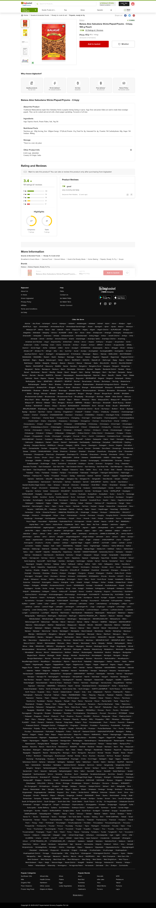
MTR (117, 876)
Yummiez (81, 883)
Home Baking (93, 259)
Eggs (61, 883)
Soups (121, 259)
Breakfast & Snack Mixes (31, 259)
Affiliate (23, 305)
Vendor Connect (66, 305)
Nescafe (100, 876)
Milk (22, 879)
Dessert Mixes (60, 259)
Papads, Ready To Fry (109, 259)
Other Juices (45, 886)
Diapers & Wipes (46, 889)
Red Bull (81, 879)
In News (24, 295)
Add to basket (94, 44)
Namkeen (43, 883)
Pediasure (120, 879)
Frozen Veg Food (27, 889)
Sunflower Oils (26, 876)
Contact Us (64, 295)
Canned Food (47, 259)
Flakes (61, 879)
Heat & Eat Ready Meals (77, 259)
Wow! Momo (101, 886)
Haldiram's (82, 889)
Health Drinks (45, 879)
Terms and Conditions (29, 309)
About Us (24, 291)
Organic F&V (25, 883)
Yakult (118, 883)
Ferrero (100, 889)
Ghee (61, 876)
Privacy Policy (26, 302)
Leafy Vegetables (65, 886)
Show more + (78, 895)
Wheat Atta (44, 876)
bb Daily (24, 312)
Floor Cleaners (26, 886)
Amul (80, 876)
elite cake (100, 879)
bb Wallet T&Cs (65, 302)
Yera (98, 883)
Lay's (118, 889)
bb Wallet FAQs (65, 298)
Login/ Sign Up (124, 3)
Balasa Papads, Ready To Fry (39, 267)
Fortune (119, 886)
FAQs (62, 291)
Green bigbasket (27, 298)
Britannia (81, 886)
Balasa (81, 20)
